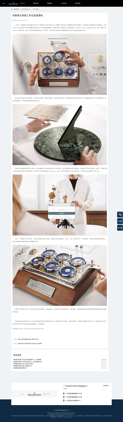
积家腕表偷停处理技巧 (20, 368)
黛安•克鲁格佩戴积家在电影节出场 (28, 339)
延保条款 (77, 3)
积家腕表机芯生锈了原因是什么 (22, 366)
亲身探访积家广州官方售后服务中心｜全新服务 (27, 359)
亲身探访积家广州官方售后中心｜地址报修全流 (27, 361)
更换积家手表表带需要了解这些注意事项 (30, 343)
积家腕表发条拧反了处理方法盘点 (23, 364)
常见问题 (63, 3)
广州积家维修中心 (25, 9)
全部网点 (105, 385)
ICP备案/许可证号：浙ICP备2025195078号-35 (61, 414)
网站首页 (36, 3)
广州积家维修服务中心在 (74, 393)
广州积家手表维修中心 (73, 400)
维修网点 (50, 3)
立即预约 (61, 213)
